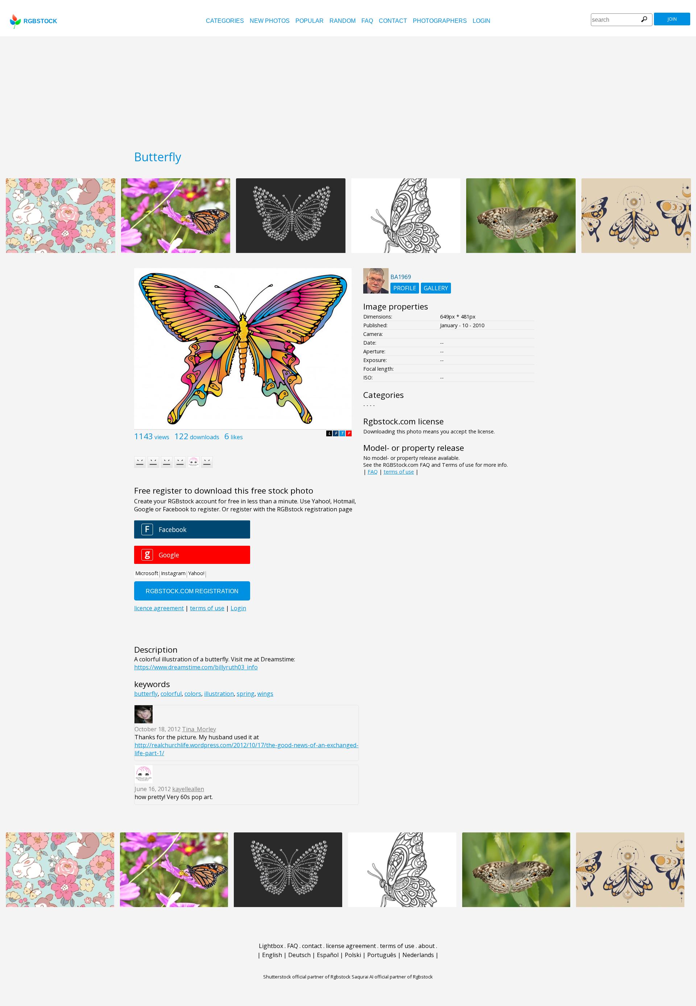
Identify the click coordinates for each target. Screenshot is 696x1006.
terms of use (399, 471)
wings (265, 694)
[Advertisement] (348, 90)
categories (225, 21)
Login (481, 21)
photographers (440, 21)
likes (237, 437)
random (343, 21)
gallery (436, 288)
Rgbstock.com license (403, 421)
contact (393, 21)
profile (404, 288)
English (272, 955)
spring (245, 694)
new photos (270, 21)
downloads (204, 437)
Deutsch (299, 955)
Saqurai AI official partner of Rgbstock (392, 976)
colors (193, 694)
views (161, 437)
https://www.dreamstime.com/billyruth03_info (196, 667)
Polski (353, 955)
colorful (171, 694)
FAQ (367, 21)
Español (328, 955)
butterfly (146, 694)
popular (309, 21)
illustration (219, 694)
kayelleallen (188, 789)
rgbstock (40, 21)
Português (381, 955)
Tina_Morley (199, 729)
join (672, 19)
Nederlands (418, 955)
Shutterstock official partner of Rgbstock (307, 976)
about (426, 946)
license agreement (351, 946)
